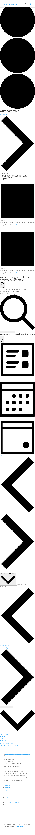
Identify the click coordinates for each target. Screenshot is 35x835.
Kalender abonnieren (6, 707)
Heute (2, 571)
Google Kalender (5, 734)
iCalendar (3, 736)
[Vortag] (17, 512)
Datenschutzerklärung (12, 802)
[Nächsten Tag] (17, 569)
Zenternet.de (21, 826)
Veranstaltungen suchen (7, 332)
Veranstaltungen (5, 114)
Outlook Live (4, 741)
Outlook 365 (3, 739)
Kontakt (7, 797)
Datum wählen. (21, 584)
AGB (6, 805)
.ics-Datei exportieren (6, 743)
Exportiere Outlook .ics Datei (9, 745)
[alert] (17, 204)
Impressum (8, 800)
